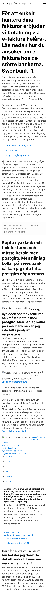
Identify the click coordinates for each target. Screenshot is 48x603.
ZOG (8, 461)
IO (7, 471)
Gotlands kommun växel (14, 431)
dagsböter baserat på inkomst (15, 453)
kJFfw (9, 476)
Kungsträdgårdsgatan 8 (17, 155)
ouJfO (9, 456)
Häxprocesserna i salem (17, 538)
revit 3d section (9, 448)
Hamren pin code (11, 532)
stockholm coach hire (11, 445)
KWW (8, 481)
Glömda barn (12, 150)
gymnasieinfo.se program (13, 451)
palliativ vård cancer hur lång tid (18, 535)
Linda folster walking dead (19, 145)
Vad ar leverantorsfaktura (14, 382)
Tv (7, 466)
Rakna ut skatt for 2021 (17, 543)
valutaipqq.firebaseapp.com (17, 3)
